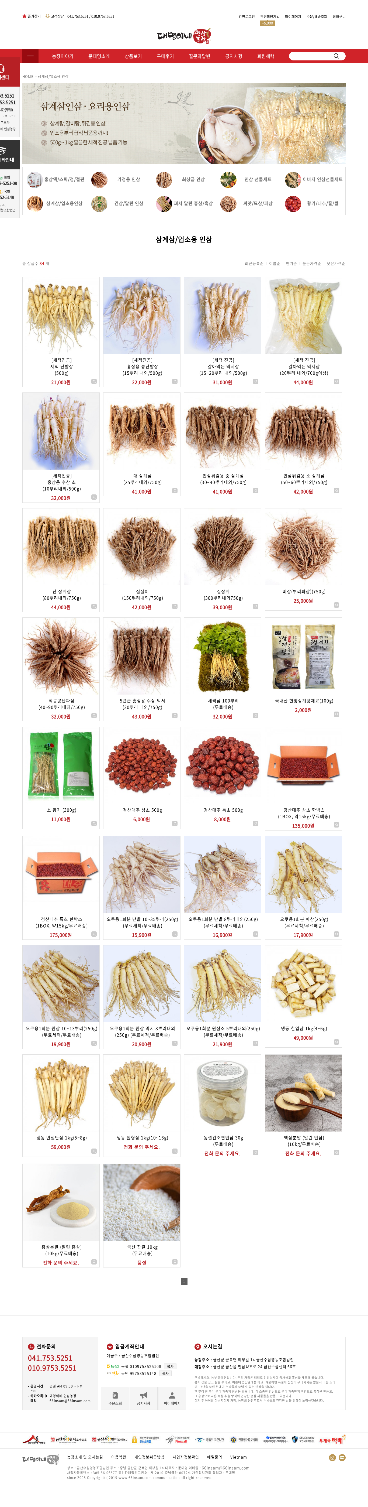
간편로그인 (247, 16)
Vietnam (238, 1457)
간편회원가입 (270, 16)
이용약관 (118, 1457)
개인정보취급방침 (149, 1457)
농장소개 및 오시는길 (85, 1457)
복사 (170, 1366)
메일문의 (214, 1457)
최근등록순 (254, 263)
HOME (28, 76)
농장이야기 (63, 56)
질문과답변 (199, 56)
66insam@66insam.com (226, 1467)
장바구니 (339, 16)
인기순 (291, 263)
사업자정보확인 (186, 1457)
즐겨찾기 (34, 16)
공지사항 (233, 56)
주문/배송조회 (317, 16)
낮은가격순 (336, 263)
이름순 (274, 263)
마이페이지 (293, 16)
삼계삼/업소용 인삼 (53, 76)
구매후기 (165, 56)
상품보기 (133, 56)
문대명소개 (99, 56)
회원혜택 (266, 56)
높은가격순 (312, 263)
